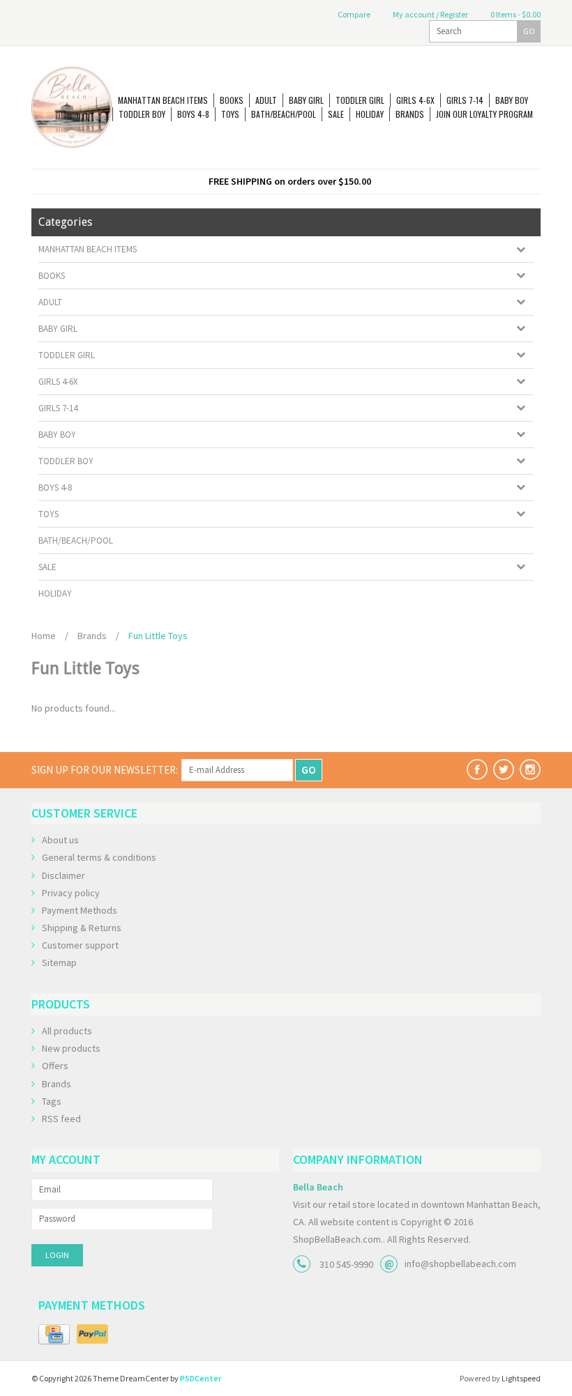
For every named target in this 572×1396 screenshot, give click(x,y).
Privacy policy (71, 893)
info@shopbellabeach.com (460, 1263)
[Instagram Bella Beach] (530, 769)
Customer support (80, 945)
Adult (266, 100)
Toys (230, 114)
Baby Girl (306, 100)
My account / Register (429, 14)
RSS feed (61, 1118)
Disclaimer (63, 875)
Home (43, 635)
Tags (51, 1101)
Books (231, 100)
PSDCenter (200, 1378)
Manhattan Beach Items (163, 100)
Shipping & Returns (81, 927)
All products (67, 1031)
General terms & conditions (99, 857)
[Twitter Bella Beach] (503, 769)
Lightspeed (521, 1378)
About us (60, 840)
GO (529, 31)
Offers (55, 1065)
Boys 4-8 (193, 114)
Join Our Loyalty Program (484, 114)
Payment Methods (79, 910)
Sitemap (59, 962)
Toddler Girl (360, 100)
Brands (410, 114)
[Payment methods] (54, 1334)
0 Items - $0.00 (515, 14)
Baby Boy (511, 100)
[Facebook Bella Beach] (477, 769)
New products (71, 1048)
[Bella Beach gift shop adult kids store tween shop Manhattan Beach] (71, 107)
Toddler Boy (142, 114)
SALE (336, 114)
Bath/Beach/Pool (283, 114)
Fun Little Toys (158, 635)
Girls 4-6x (415, 100)
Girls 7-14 (464, 100)
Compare (353, 14)
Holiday (370, 114)
